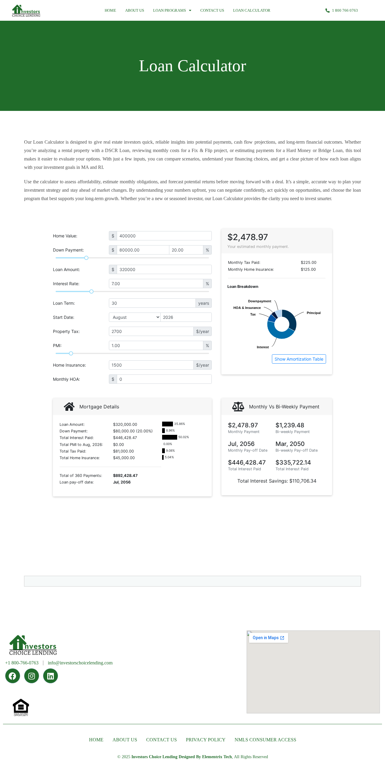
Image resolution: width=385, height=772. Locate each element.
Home (110, 10)
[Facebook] (12, 675)
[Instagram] (31, 675)
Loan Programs (169, 10)
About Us (134, 10)
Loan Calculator (251, 10)
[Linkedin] (50, 675)
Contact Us (212, 10)
